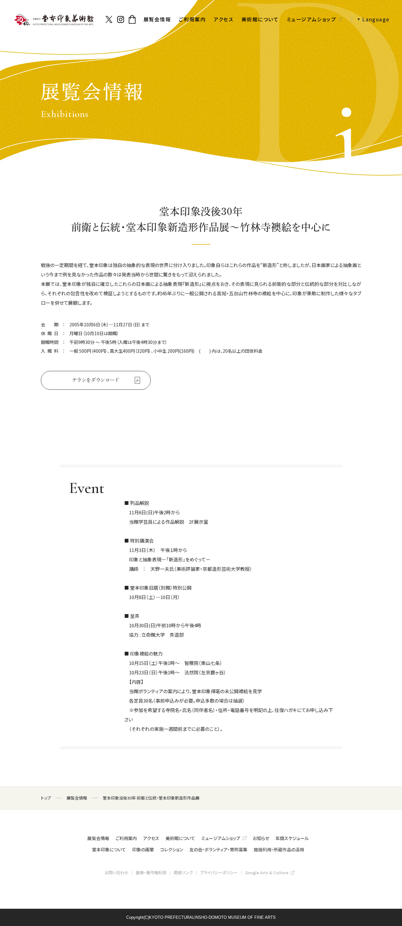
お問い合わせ (116, 872)
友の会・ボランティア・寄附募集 (218, 849)
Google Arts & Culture (266, 872)
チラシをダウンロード (96, 380)
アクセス (223, 19)
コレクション (171, 849)
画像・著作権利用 (151, 872)
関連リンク (183, 872)
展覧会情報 (157, 19)
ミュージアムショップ (311, 19)
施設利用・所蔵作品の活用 (279, 849)
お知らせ (261, 838)
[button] (371, 19)
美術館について (260, 19)
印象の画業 (143, 849)
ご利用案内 (192, 19)
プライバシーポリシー (219, 872)
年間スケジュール (292, 838)
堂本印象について (109, 849)
